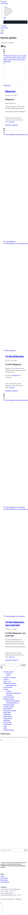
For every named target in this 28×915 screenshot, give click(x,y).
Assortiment (7, 9)
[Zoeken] (25, 850)
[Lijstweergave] (5, 47)
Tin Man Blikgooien (14, 356)
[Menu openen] (2, 30)
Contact (6, 14)
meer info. (12, 122)
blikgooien (15, 375)
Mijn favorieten (5, 882)
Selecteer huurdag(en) (11, 125)
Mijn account (7, 12)
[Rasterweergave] (2, 46)
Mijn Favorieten (8, 11)
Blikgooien (10, 91)
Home (6, 7)
